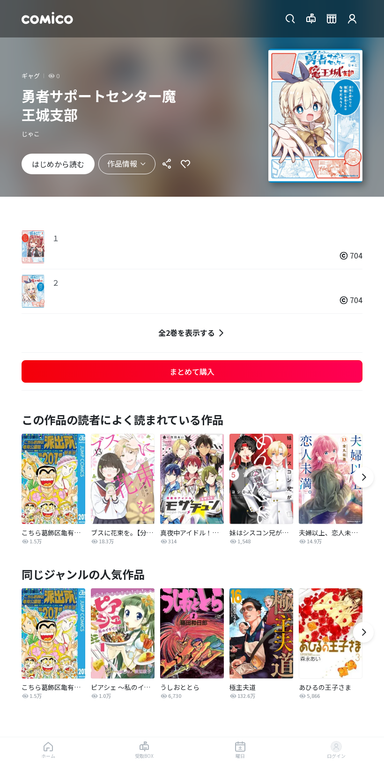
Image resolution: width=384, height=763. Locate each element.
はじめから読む (58, 164)
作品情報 (122, 163)
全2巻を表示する (186, 332)
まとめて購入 (192, 371)
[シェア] (166, 163)
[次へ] (363, 477)
